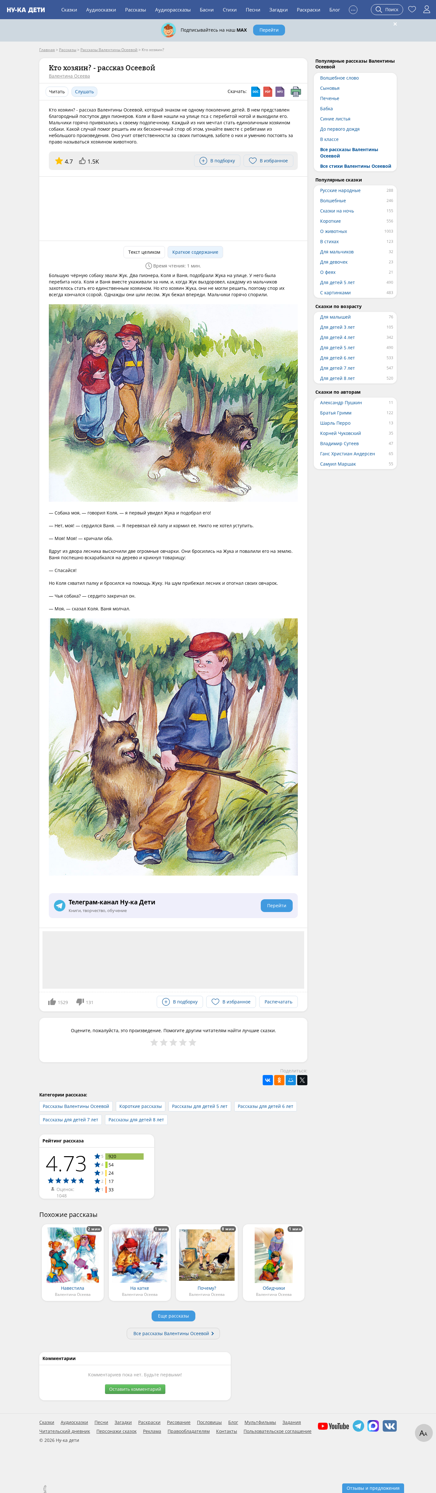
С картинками (335, 293)
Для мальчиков (337, 252)
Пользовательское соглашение (278, 1431)
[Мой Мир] (291, 1080)
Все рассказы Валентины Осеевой (171, 1333)
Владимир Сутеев (339, 443)
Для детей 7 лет (337, 368)
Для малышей (335, 317)
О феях (327, 272)
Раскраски (308, 9)
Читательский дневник (64, 1431)
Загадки (278, 9)
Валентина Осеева (69, 76)
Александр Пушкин (341, 402)
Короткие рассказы (140, 1106)
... (353, 8)
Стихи (230, 9)
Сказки (69, 9)
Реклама (152, 1431)
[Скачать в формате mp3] (279, 92)
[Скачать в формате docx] (255, 92)
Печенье (329, 98)
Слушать (84, 92)
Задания (291, 1422)
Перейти (269, 30)
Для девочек (334, 262)
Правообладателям (189, 1431)
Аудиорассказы (173, 9)
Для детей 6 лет (337, 358)
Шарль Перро (335, 423)
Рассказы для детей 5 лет (200, 1106)
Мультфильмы (260, 1422)
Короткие (330, 221)
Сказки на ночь (337, 211)
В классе (329, 139)
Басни (207, 9)
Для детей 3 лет (337, 327)
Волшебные (333, 200)
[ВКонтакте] (268, 1080)
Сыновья (330, 88)
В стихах (329, 241)
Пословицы (209, 1422)
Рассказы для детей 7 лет (70, 1120)
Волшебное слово (339, 78)
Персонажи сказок (116, 1431)
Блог (334, 9)
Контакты (226, 1431)
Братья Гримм (335, 413)
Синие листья (335, 119)
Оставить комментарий (135, 1389)
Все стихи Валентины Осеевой (355, 166)
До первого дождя (340, 129)
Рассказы (135, 9)
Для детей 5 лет (337, 282)
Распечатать (278, 1002)
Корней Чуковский (340, 433)
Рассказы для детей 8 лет (136, 1120)
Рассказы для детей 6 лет (265, 1106)
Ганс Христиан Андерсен (347, 454)
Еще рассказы (173, 1316)
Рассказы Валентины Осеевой (76, 1106)
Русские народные (340, 190)
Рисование (179, 1422)
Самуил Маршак (338, 464)
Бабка (326, 108)
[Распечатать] (296, 92)
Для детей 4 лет (337, 337)
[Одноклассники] (279, 1080)
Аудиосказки (101, 9)
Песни (253, 9)
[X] (302, 1080)
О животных (333, 231)
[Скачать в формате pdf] (267, 92)
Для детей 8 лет (337, 378)
